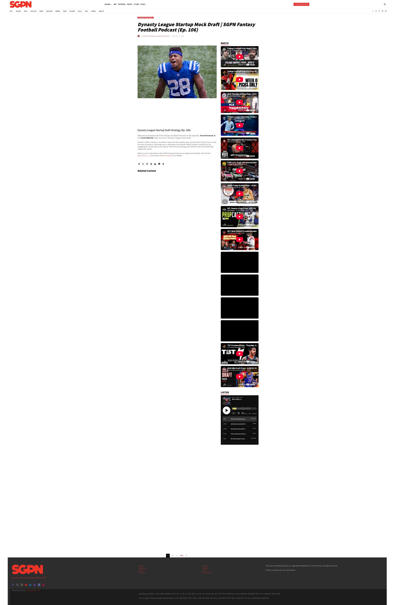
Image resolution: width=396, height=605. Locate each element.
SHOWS (107, 4)
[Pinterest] (147, 164)
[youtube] (26, 585)
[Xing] (163, 164)
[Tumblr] (151, 164)
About (141, 566)
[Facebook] (139, 164)
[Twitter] (373, 11)
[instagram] (22, 585)
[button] (385, 4)
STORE (136, 4)
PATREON (122, 4)
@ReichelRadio (166, 155)
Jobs (141, 570)
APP (115, 4)
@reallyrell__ (144, 155)
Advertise (143, 568)
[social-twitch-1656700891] (35, 585)
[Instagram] (376, 11)
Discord (205, 568)
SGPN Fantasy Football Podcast (156, 36)
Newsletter (206, 572)
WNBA (57, 11)
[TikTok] (379, 11)
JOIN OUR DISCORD (301, 4)
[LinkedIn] (155, 164)
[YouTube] (382, 11)
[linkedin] (30, 585)
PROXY (129, 4)
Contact (205, 566)
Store (204, 570)
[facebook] (13, 585)
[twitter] (17, 585)
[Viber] (159, 164)
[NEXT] (186, 555)
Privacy (142, 572)
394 (181, 556)
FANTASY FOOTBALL (145, 17)
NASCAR (49, 11)
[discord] (39, 585)
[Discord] (386, 11)
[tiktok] (43, 585)
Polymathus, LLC (33, 590)
